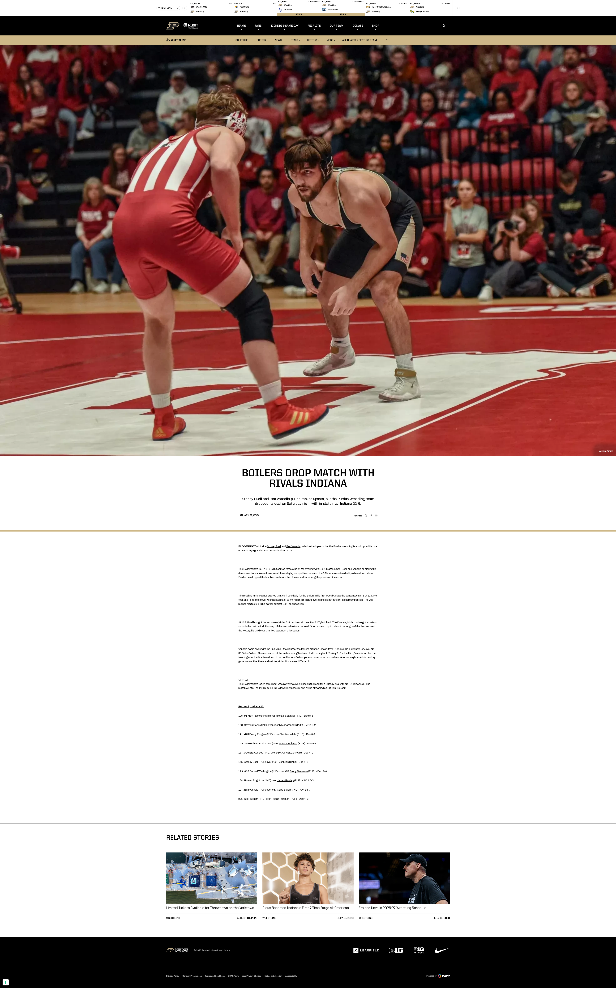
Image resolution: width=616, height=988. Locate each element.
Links (299, 14)
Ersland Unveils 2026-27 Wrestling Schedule (392, 908)
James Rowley (285, 780)
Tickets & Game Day (285, 25)
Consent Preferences (192, 976)
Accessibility (291, 976)
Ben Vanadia (293, 546)
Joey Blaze (287, 752)
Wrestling (173, 918)
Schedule (241, 40)
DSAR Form (233, 976)
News (278, 40)
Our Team (336, 25)
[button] (185, 8)
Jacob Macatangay (285, 725)
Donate (357, 25)
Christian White (287, 734)
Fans (258, 25)
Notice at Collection (273, 976)
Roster (261, 40)
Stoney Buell (274, 546)
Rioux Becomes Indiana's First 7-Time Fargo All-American (305, 908)
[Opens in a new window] (366, 950)
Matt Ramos (333, 569)
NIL (388, 40)
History (312, 40)
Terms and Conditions (215, 976)
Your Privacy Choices (251, 976)
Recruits (314, 25)
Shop (375, 25)
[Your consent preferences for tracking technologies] (6, 982)
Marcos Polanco (288, 743)
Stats (295, 40)
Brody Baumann (299, 771)
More (329, 40)
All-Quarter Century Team (359, 40)
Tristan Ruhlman (280, 798)
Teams (241, 25)
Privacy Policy (172, 976)
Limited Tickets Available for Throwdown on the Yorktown (210, 908)
